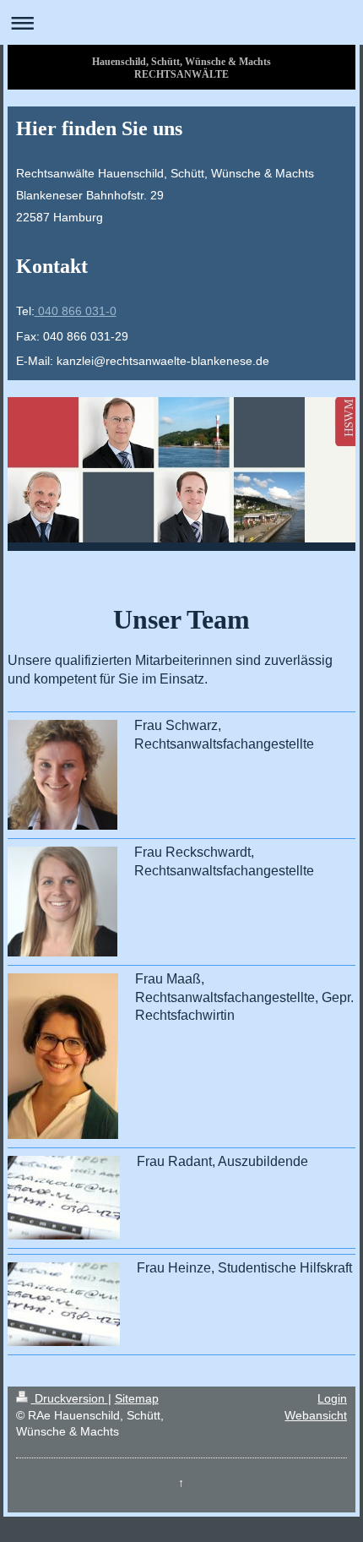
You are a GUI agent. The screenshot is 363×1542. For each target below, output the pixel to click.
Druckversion (69, 1398)
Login (332, 1398)
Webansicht (315, 1415)
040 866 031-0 (75, 311)
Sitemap (137, 1398)
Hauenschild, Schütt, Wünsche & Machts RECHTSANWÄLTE (181, 68)
